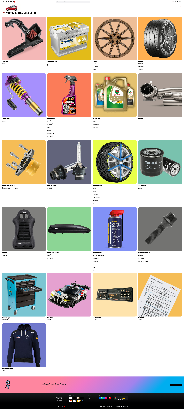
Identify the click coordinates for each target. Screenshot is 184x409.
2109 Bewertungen (120, 399)
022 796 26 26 (59, 400)
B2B (112, 406)
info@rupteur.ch (60, 402)
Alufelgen (100, 406)
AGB (114, 406)
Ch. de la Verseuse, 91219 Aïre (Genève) (59, 397)
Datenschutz (118, 406)
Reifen (104, 406)
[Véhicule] (175, 2)
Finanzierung (108, 406)
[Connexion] (178, 2)
